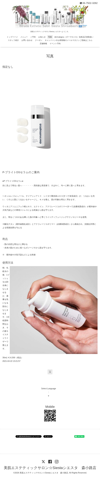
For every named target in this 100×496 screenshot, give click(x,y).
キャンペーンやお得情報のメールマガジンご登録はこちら (68, 40)
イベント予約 (55, 43)
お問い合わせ (26, 40)
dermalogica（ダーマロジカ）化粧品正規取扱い (73, 37)
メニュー (24, 37)
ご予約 (33, 37)
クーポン (38, 40)
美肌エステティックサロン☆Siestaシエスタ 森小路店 (50, 468)
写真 (50, 37)
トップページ (12, 37)
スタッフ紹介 (13, 40)
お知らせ (42, 37)
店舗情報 (43, 43)
